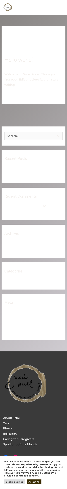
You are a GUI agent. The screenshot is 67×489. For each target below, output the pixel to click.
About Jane (11, 418)
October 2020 (14, 249)
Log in (9, 312)
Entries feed (13, 318)
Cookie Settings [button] (14, 482)
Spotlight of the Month (20, 444)
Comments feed (16, 325)
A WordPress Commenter (23, 206)
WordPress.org (15, 331)
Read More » (13, 94)
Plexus (8, 428)
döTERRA (10, 434)
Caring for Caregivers (18, 439)
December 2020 (16, 243)
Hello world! (18, 59)
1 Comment (12, 66)
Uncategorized (35, 66)
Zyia (6, 423)
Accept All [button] (34, 482)
